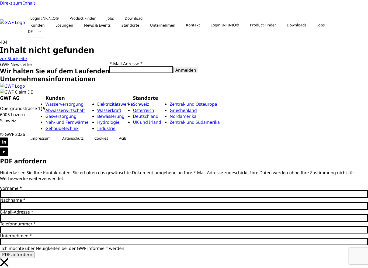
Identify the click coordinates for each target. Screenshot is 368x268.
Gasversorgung (61, 116)
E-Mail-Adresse (126, 63)
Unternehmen (162, 25)
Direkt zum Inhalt (17, 3)
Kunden (37, 25)
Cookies (101, 138)
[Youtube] (4, 152)
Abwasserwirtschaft (65, 110)
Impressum (40, 138)
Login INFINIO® (225, 25)
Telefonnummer (18, 224)
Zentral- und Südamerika (195, 122)
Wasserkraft (109, 110)
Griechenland (183, 110)
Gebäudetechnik (62, 128)
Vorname (11, 188)
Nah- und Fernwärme (67, 122)
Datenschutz (72, 138)
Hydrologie (108, 122)
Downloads (296, 25)
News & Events (97, 25)
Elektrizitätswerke (115, 104)
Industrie (106, 128)
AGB (123, 138)
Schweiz (141, 104)
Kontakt (193, 25)
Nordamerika (183, 116)
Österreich (143, 110)
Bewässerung (110, 116)
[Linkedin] (4, 142)
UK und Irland (147, 122)
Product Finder (263, 25)
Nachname (12, 200)
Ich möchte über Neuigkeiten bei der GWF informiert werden (62, 248)
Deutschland (145, 116)
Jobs (321, 25)
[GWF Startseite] (12, 22)
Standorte (130, 25)
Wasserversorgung (65, 104)
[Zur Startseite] (12, 86)
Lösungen (64, 25)
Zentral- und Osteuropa (193, 104)
